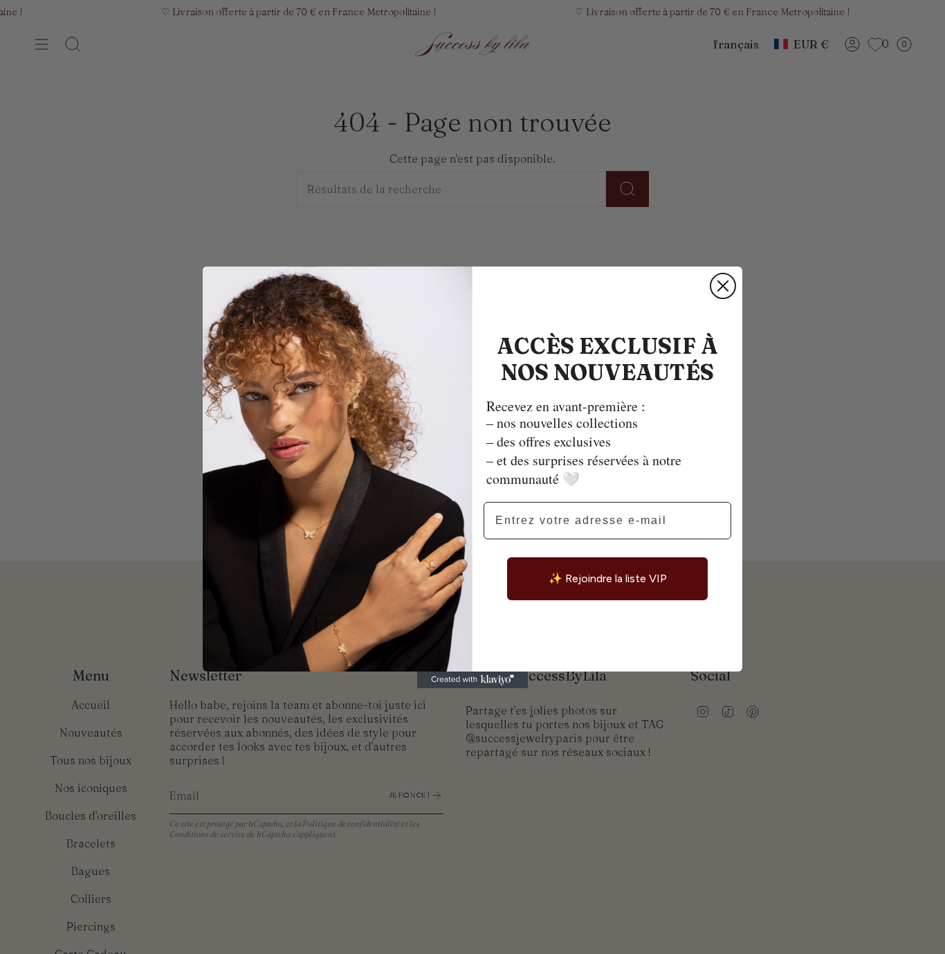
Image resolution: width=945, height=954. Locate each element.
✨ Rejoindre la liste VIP (608, 578)
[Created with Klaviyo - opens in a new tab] (472, 680)
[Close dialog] (722, 285)
